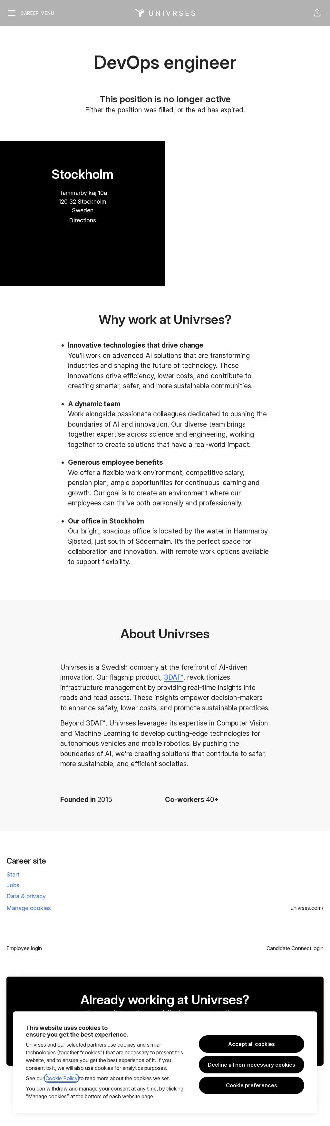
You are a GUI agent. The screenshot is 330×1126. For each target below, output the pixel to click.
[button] (317, 13)
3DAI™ (173, 677)
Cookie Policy (61, 1078)
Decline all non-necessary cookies (251, 1064)
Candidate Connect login (295, 948)
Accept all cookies (251, 1044)
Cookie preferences (251, 1085)
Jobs (12, 885)
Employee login (24, 948)
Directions (82, 220)
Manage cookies (28, 908)
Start (12, 874)
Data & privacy (26, 896)
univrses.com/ (307, 908)
